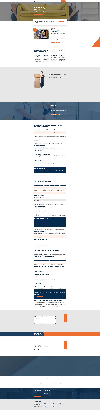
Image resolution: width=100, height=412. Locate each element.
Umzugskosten (65, 196)
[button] (45, 316)
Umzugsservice (43, 129)
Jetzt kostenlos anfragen (40, 296)
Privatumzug (45, 136)
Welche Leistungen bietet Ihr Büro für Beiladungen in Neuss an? (40, 323)
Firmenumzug (59, 129)
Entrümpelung (35, 254)
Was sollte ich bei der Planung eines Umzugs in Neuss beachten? (40, 318)
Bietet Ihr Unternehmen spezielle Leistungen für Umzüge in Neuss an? (40, 316)
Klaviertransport (41, 254)
